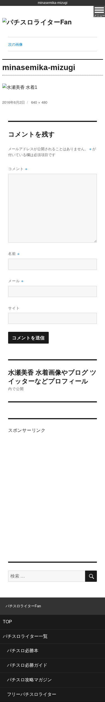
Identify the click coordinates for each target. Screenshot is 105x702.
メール (16, 280)
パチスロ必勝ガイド (27, 665)
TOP (7, 621)
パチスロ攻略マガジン (29, 679)
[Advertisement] (52, 493)
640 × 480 (39, 102)
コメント (17, 168)
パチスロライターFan (23, 606)
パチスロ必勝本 (22, 650)
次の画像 (15, 44)
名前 (14, 253)
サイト (14, 308)
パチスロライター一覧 (25, 636)
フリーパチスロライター (31, 694)
